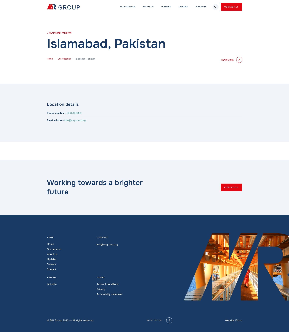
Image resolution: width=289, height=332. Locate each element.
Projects (201, 6)
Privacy (101, 289)
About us (52, 254)
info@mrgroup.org (75, 120)
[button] (216, 7)
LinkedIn (52, 284)
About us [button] (148, 6)
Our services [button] (127, 6)
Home (50, 58)
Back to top (154, 320)
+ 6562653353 (73, 113)
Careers (183, 6)
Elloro (238, 320)
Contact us (231, 7)
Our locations (64, 58)
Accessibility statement (109, 294)
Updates (51, 259)
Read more (227, 60)
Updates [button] (166, 6)
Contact (51, 269)
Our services (54, 249)
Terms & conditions (107, 284)
